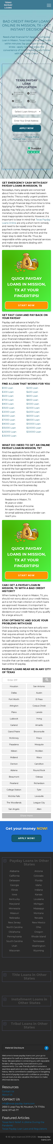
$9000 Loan (8, 424)
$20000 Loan (33, 428)
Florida (38, 880)
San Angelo (14, 809)
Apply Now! (26, 838)
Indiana (39, 890)
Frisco (39, 738)
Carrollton (39, 764)
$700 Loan (8, 400)
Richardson (39, 783)
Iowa (14, 894)
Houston (14, 686)
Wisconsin (14, 950)
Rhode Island (38, 936)
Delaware (14, 880)
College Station (14, 790)
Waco (39, 757)
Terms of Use (19, 139)
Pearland (14, 783)
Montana (38, 913)
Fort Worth (14, 699)
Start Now (26, 305)
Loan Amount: (19, 107)
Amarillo (39, 725)
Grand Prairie (14, 731)
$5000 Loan (8, 416)
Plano (14, 712)
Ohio (38, 927)
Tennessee (38, 941)
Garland (14, 725)
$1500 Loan (8, 408)
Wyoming (38, 950)
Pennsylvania (14, 936)
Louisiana (39, 899)
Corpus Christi (39, 706)
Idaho (38, 885)
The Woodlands (14, 802)
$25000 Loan (9, 432)
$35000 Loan (9, 436)
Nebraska (14, 918)
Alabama (14, 871)
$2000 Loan (33, 408)
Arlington (14, 706)
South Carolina (14, 941)
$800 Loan (32, 400)
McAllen (39, 751)
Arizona (39, 871)
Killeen (14, 751)
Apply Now (26, 128)
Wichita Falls (14, 796)
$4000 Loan (33, 412)
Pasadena (14, 744)
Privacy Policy (32, 137)
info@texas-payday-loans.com (18, 1103)
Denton (14, 764)
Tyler (39, 790)
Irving (39, 718)
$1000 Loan (32, 404)
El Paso (39, 699)
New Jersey (14, 922)
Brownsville (39, 731)
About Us (7, 1094)
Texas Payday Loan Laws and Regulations (24, 1129)
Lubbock (14, 718)
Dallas (14, 693)
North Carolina (14, 927)
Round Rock (39, 770)
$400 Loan (32, 392)
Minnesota (14, 908)
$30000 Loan (33, 432)
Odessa (39, 777)
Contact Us (8, 1091)
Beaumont (14, 777)
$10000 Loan (33, 424)
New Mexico (38, 922)
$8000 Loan (33, 420)
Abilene (14, 770)
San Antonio (39, 686)
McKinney (14, 738)
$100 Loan (7, 388)
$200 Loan (32, 388)
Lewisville (39, 796)
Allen (39, 809)
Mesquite (39, 744)
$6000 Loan (32, 416)
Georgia (14, 885)
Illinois (14, 890)
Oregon (38, 932)
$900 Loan (8, 404)
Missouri (14, 913)
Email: (15, 116)
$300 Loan (8, 392)
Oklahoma (14, 932)
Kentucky (14, 899)
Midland (14, 757)
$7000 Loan (8, 420)
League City (39, 802)
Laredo (39, 712)
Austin (39, 693)
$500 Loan (7, 396)
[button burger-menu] (49, 5)
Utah (14, 946)
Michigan (38, 904)
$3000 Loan (8, 412)
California (14, 876)
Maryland (14, 904)
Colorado (38, 876)
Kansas (38, 894)
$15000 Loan (9, 428)
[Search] (47, 680)
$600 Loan (32, 396)
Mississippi (38, 908)
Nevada (39, 918)
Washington (38, 946)
